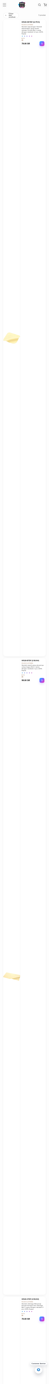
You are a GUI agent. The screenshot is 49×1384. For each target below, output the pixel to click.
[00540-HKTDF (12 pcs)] (11, 338)
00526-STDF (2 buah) (30, 1299)
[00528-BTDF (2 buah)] (11, 976)
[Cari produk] (39, 4)
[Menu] (4, 5)
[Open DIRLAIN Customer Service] (38, 1369)
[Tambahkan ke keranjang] (41, 43)
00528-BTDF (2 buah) (30, 660)
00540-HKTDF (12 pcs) (31, 22)
